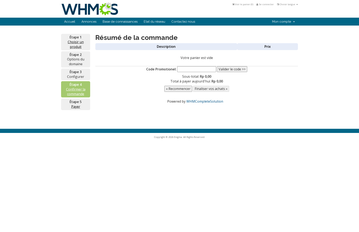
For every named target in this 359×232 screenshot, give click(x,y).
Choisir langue (287, 4)
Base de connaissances (120, 21)
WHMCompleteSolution (204, 101)
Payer (75, 106)
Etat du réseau (154, 21)
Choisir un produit (76, 44)
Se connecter (266, 4)
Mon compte (282, 21)
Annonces (88, 21)
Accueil (69, 21)
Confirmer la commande (75, 91)
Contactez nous (183, 21)
